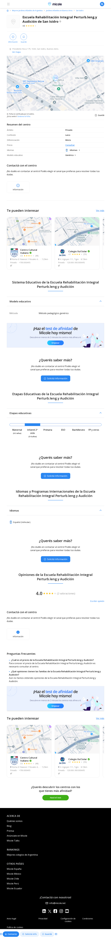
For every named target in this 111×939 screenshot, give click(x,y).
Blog (9, 825)
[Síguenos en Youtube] (67, 911)
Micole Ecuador (14, 888)
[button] (55, 301)
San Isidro (80, 10)
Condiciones (87, 918)
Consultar (70, 145)
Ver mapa (16, 52)
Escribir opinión (97, 601)
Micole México (14, 873)
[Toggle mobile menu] (8, 4)
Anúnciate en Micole (17, 835)
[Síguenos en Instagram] (61, 911)
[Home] (8, 10)
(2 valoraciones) (66, 593)
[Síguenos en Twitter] (49, 911)
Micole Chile (13, 878)
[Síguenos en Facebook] (55, 911)
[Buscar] (102, 4)
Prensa (10, 830)
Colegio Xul (77, 251)
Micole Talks (13, 840)
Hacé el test (55, 797)
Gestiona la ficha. (24, 116)
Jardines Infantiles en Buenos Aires (59, 10)
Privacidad (42, 918)
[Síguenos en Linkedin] (44, 911)
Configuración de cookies (68, 920)
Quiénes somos (14, 821)
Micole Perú (13, 883)
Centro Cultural (28, 251)
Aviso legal (11, 918)
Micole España (14, 868)
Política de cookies (15, 927)
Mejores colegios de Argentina (22, 854)
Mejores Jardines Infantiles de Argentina (27, 10)
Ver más (100, 210)
